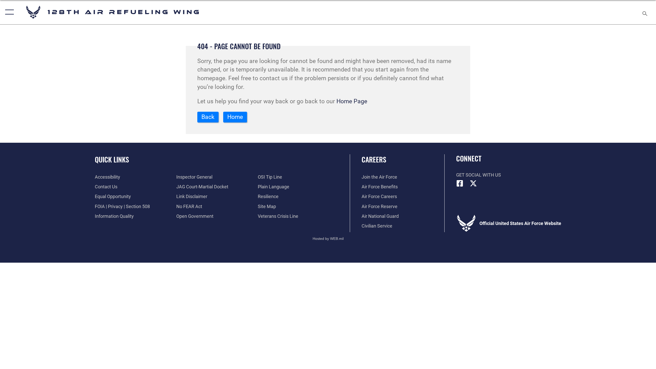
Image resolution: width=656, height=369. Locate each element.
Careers (374, 159)
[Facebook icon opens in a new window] (460, 183)
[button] (8, 12)
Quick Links (112, 159)
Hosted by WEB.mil (328, 239)
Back (207, 117)
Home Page (351, 101)
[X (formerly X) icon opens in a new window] (473, 183)
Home (235, 117)
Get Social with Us (478, 175)
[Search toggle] (645, 12)
